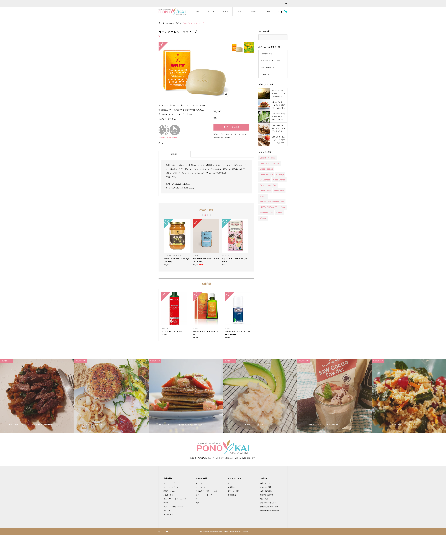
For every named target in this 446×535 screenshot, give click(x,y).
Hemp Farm (272, 185)
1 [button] (202, 215)
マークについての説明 (168, 137)
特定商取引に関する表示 (269, 507)
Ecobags (280, 174)
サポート (267, 11)
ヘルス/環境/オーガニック (270, 60)
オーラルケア (201, 487)
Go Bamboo (265, 180)
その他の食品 (168, 514)
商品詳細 (174, 154)
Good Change (279, 180)
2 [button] (205, 215)
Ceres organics (266, 174)
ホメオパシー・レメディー (205, 495)
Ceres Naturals (266, 169)
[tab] (175, 154)
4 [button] (210, 215)
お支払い (231, 487)
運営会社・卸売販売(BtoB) (269, 510)
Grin (262, 185)
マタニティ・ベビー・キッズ (206, 491)
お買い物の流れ (266, 491)
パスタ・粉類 (168, 495)
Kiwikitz (263, 196)
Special (253, 11)
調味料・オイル (169, 491)
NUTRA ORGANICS (268, 207)
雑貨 (239, 11)
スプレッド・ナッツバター (173, 507)
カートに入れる (233, 127)
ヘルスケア (212, 11)
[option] (177, 242)
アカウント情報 (233, 491)
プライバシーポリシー (268, 503)
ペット (225, 11)
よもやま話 (265, 74)
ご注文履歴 (232, 495)
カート (230, 483)
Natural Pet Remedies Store (272, 202)
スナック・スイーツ (171, 487)
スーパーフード (169, 483)
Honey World (265, 191)
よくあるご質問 (266, 487)
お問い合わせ (265, 483)
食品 (198, 11)
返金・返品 (264, 499)
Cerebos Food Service (269, 163)
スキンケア (230, 134)
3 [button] (207, 215)
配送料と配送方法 (266, 495)
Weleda (227, 137)
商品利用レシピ (266, 54)
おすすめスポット (267, 67)
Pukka (283, 207)
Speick (279, 213)
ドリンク (167, 510)
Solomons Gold (266, 213)
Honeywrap (279, 191)
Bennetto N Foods (267, 158)
